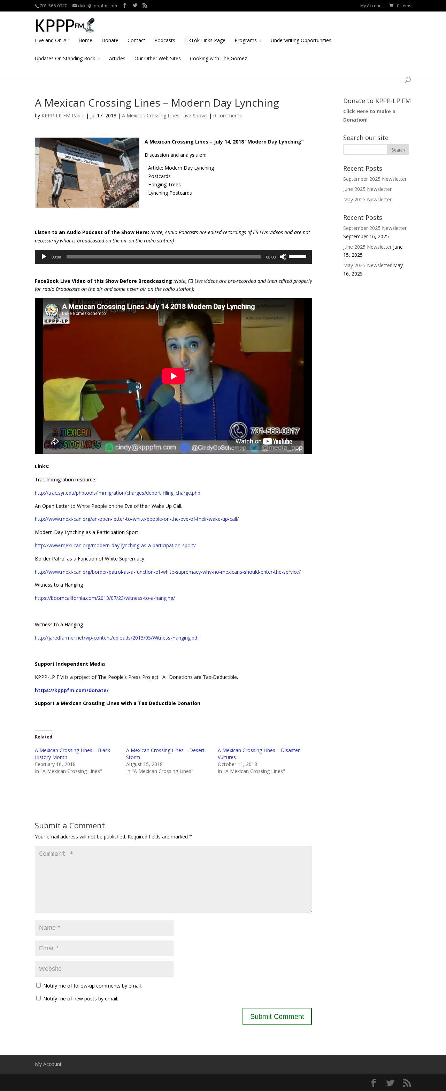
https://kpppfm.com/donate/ (72, 690)
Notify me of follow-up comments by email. (92, 985)
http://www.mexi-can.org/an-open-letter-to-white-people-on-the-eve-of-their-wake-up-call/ (137, 519)
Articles (117, 58)
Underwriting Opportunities (301, 40)
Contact (136, 40)
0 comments (227, 115)
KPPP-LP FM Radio (63, 115)
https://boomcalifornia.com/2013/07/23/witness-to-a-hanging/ (105, 598)
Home (85, 40)
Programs (245, 40)
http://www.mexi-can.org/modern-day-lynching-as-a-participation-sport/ (115, 545)
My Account (371, 6)
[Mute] (283, 256)
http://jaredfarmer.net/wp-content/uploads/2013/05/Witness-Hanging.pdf (117, 637)
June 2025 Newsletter (367, 189)
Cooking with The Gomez (218, 58)
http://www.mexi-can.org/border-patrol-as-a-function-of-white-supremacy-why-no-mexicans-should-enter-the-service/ (168, 571)
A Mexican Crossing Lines (150, 115)
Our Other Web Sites (157, 58)
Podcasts (164, 40)
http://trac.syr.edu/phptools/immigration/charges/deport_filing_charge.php (117, 492)
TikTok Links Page (204, 40)
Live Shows (195, 115)
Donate (109, 40)
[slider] (298, 256)
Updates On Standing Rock (65, 58)
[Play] (43, 256)
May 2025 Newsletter (367, 199)
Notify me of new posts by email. (80, 998)
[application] (173, 257)
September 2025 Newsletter (375, 179)
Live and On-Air (52, 40)
